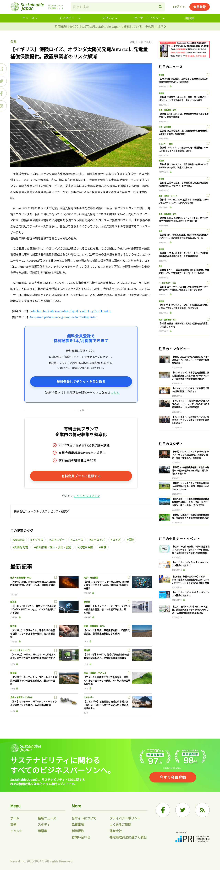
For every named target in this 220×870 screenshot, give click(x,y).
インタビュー (68, 18)
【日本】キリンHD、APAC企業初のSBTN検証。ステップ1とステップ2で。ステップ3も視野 (184, 201)
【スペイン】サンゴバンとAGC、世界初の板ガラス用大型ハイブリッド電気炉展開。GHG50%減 (183, 307)
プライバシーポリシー (124, 818)
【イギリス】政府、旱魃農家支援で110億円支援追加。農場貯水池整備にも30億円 (107, 632)
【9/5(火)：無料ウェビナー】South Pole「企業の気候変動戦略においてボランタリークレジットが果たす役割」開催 (190, 579)
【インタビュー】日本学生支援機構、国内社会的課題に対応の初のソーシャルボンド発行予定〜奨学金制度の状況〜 (190, 375)
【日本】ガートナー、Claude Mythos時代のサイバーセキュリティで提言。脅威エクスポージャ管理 (183, 288)
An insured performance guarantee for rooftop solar (63, 317)
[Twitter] (182, 810)
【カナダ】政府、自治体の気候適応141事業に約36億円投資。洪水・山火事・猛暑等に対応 (33, 583)
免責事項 (78, 824)
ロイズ (116, 539)
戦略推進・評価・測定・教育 (54, 547)
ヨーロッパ (98, 539)
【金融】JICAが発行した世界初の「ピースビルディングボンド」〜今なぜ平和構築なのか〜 (190, 359)
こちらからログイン (87, 496)
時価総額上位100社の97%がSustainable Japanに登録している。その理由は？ (109, 26)
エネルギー (58, 539)
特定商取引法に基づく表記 (128, 837)
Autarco (19, 539)
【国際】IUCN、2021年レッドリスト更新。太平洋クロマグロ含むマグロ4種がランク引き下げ (183, 219)
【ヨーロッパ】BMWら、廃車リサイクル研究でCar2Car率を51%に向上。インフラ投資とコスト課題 (33, 609)
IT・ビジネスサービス (20, 650)
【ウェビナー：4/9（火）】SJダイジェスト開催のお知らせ (190, 564)
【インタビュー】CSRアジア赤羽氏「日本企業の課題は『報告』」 (190, 390)
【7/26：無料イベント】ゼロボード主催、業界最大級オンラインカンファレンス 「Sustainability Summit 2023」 (190, 609)
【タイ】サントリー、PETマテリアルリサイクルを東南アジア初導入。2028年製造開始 (33, 703)
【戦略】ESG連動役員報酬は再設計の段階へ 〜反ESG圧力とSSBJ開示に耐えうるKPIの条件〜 (190, 470)
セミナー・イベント (148, 18)
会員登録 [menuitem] (199, 6)
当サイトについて (84, 818)
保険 (131, 539)
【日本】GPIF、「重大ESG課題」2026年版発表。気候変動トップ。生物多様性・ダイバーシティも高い (184, 271)
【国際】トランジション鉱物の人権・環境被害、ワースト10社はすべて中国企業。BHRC (183, 149)
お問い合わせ (81, 837)
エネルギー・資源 (166, 143)
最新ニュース (47, 818)
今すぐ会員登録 (173, 777)
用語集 (189, 18)
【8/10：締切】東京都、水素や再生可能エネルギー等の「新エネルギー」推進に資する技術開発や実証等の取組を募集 (191, 549)
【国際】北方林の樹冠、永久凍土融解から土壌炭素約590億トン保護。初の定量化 (183, 132)
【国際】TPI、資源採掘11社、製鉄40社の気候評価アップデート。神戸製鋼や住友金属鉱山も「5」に (183, 236)
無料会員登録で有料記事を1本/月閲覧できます (81, 338)
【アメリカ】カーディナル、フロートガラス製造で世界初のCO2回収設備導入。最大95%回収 (33, 680)
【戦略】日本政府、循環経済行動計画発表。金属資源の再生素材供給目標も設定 (190, 516)
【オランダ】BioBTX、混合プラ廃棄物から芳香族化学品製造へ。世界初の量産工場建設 (106, 656)
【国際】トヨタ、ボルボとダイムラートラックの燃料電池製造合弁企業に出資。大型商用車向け (183, 255)
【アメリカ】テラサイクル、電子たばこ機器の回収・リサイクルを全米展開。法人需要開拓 (32, 634)
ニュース (28, 18)
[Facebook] (163, 810)
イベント (16, 830)
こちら (114, 392)
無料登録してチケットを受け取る (81, 381)
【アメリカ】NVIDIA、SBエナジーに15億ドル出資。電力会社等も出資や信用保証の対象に (33, 656)
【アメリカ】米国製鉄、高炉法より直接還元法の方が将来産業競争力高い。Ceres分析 (183, 80)
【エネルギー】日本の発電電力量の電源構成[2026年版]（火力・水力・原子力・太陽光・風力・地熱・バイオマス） (190, 502)
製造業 (13, 601)
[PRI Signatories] (192, 837)
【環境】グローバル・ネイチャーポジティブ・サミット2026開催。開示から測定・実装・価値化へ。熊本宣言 (190, 454)
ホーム (14, 818)
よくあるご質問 (120, 824)
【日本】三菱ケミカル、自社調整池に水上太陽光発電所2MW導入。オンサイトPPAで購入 (183, 184)
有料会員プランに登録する (81, 476)
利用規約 (78, 830)
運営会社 (115, 830)
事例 (13, 824)
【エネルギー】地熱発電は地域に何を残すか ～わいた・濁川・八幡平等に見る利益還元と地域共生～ (106, 705)
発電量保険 (86, 547)
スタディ (108, 18)
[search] (160, 6)
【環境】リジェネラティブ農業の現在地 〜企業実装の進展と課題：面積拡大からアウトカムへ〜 (190, 486)
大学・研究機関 (91, 577)
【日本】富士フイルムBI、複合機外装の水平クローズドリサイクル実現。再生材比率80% (183, 166)
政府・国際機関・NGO (20, 577)
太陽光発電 (21, 547)
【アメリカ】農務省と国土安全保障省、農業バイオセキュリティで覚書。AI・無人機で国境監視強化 (107, 680)
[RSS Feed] (202, 810)
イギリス (37, 539)
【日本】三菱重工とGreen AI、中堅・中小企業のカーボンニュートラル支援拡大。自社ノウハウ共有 (183, 99)
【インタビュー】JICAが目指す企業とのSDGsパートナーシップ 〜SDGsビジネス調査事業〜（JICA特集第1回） (190, 404)
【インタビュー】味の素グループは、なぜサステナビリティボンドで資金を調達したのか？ (190, 419)
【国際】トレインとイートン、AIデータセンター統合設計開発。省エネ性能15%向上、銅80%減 (107, 609)
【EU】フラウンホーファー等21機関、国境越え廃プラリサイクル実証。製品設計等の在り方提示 (106, 585)
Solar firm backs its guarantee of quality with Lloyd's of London (70, 311)
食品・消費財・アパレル (95, 672)
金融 (13, 41)
